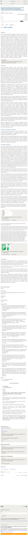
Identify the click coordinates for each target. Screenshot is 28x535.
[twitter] (6, 27)
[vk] (5, 27)
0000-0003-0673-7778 (4, 431)
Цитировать (12, 24)
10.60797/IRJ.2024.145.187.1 (6, 218)
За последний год (20, 472)
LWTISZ (26, 15)
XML (2, 24)
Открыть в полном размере (5, 254)
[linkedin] (9, 27)
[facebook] (4, 27)
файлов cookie (13, 530)
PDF (6, 24)
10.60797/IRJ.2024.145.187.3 (7, 387)
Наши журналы (25, 1)
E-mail (1, 511)
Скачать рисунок (14, 254)
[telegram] (8, 27)
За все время (15, 472)
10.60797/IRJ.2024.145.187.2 (6, 252)
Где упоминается (4, 310)
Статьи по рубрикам (12, 1)
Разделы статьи (12, 3)
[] (4, 70)
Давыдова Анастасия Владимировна (7, 456)
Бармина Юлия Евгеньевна (5, 444)
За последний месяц (24, 472)
